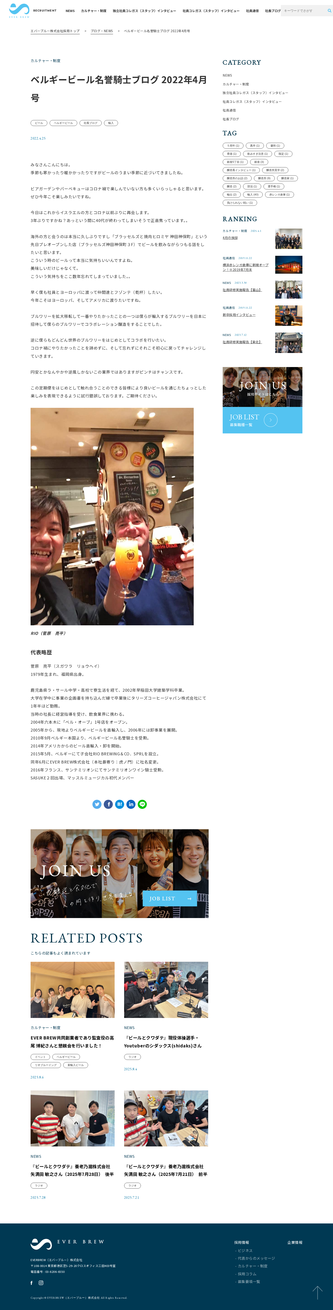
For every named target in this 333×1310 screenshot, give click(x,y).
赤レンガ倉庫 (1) (279, 194)
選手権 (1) (274, 186)
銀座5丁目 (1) (235, 162)
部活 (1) (252, 186)
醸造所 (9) (264, 178)
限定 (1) (283, 153)
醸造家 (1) (287, 178)
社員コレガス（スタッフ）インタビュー (211, 10)
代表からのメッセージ (256, 1258)
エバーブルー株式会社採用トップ (55, 31)
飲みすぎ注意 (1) (257, 153)
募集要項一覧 (249, 1281)
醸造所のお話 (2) (237, 178)
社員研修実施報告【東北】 (242, 341)
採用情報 (241, 1242)
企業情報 (294, 1242)
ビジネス (245, 1250)
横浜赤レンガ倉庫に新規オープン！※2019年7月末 (245, 267)
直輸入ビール (76, 1065)
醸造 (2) (231, 186)
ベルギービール (63, 123)
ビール (39, 123)
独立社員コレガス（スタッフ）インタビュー (144, 10)
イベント (40, 1057)
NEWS (70, 10)
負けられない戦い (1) (240, 202)
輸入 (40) (252, 194)
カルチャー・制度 (93, 10)
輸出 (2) (231, 194)
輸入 (111, 123)
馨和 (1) (275, 145)
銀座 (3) (259, 162)
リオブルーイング (46, 1065)
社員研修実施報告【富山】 (242, 289)
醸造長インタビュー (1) (241, 170)
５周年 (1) (233, 145)
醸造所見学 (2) (275, 170)
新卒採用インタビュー (239, 314)
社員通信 (252, 10)
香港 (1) (231, 153)
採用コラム (247, 1273)
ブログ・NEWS (102, 31)
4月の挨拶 (230, 237)
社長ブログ (273, 10)
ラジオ (132, 1057)
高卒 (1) (255, 145)
